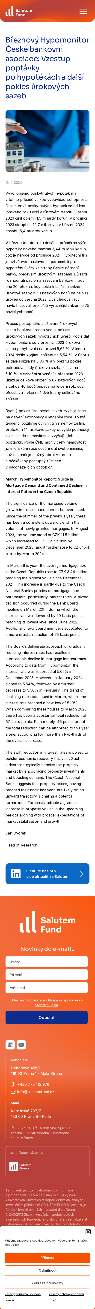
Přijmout (47, 1257)
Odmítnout (47, 1270)
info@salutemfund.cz (35, 1091)
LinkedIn (10, 1044)
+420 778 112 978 (33, 1084)
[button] (88, 1231)
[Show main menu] (83, 11)
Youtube (21, 1044)
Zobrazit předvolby (47, 1283)
